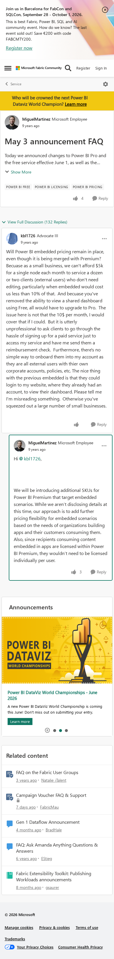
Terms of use (87, 927)
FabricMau (49, 807)
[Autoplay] (47, 730)
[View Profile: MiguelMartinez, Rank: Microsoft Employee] (12, 122)
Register (83, 67)
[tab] (54, 730)
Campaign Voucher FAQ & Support (51, 795)
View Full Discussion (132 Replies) (37, 222)
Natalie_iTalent (53, 780)
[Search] (68, 68)
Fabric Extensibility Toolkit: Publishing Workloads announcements (53, 876)
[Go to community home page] (39, 68)
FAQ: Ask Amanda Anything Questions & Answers (57, 848)
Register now (19, 48)
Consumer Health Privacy (80, 946)
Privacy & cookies (54, 927)
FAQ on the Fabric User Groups (47, 772)
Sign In (101, 67)
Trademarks (15, 938)
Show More (21, 172)
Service (16, 84)
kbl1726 (28, 235)
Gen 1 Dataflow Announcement (48, 822)
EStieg (46, 858)
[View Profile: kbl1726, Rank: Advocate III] (12, 238)
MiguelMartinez (36, 119)
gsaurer (52, 887)
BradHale (54, 830)
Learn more (76, 104)
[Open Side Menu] (7, 68)
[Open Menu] (105, 84)
